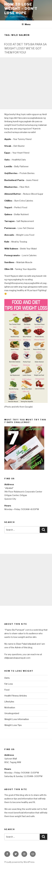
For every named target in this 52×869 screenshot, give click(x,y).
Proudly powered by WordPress (19, 862)
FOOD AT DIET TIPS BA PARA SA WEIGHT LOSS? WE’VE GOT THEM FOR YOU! (25, 48)
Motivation (9, 707)
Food (6, 689)
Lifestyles (9, 701)
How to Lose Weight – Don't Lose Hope (20, 8)
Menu (27, 24)
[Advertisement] (26, 83)
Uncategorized (11, 713)
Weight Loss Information (16, 719)
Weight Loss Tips (13, 725)
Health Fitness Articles (15, 695)
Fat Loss (8, 684)
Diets (7, 678)
